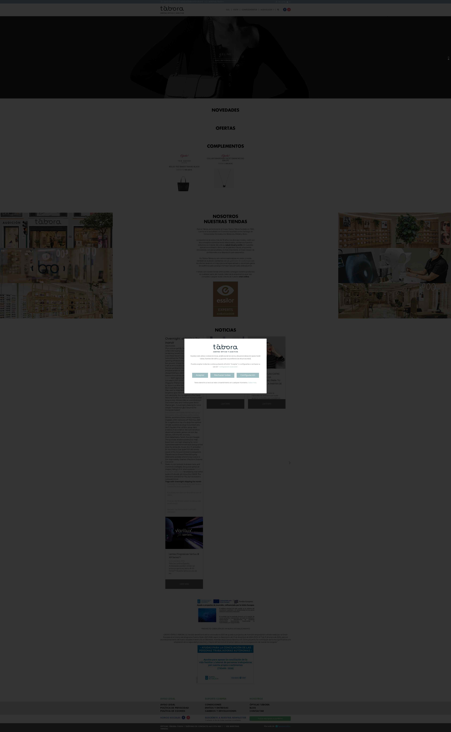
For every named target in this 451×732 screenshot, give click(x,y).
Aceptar (200, 375)
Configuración (247, 375)
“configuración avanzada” (228, 367)
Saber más (252, 383)
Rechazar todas (222, 375)
